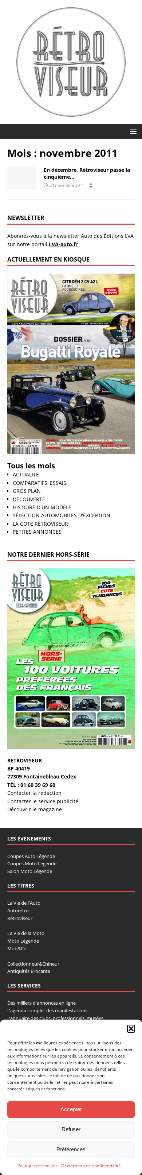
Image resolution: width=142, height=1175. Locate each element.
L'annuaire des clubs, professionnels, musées (55, 1018)
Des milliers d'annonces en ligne (41, 1003)
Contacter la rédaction (34, 792)
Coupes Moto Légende (31, 863)
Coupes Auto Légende (31, 856)
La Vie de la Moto (25, 933)
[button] (131, 1028)
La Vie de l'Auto (23, 903)
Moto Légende (23, 941)
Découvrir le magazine (34, 809)
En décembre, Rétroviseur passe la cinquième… (87, 173)
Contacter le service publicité (42, 801)
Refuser (71, 1129)
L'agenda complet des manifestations (47, 1010)
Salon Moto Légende (29, 871)
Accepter (71, 1109)
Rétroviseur (19, 918)
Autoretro (18, 910)
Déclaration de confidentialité (91, 1166)
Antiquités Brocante (28, 971)
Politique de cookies (37, 1166)
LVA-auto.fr (63, 244)
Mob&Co (17, 948)
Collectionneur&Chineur (33, 964)
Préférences (71, 1149)
